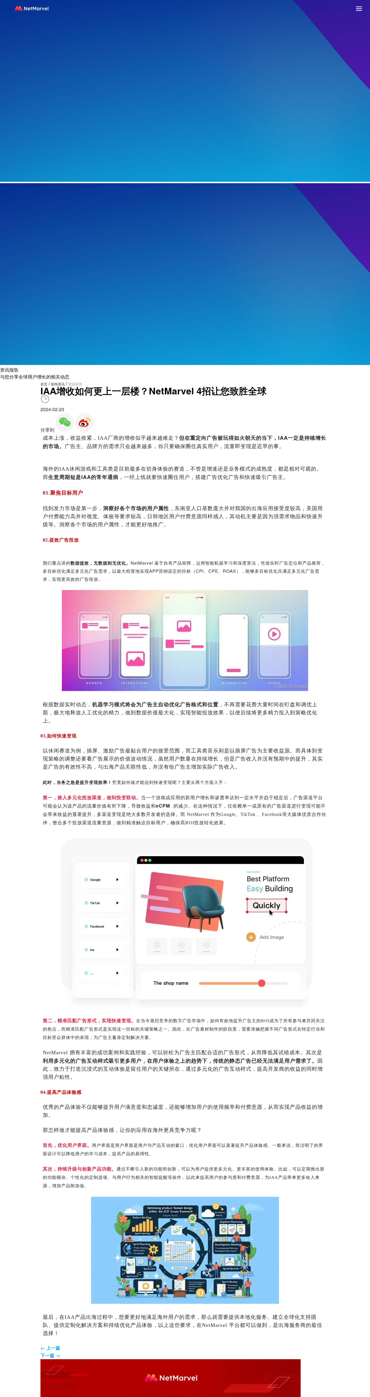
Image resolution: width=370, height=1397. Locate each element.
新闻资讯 (58, 383)
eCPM (163, 805)
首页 (43, 383)
